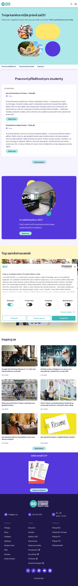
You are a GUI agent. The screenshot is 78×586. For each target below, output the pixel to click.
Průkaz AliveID (57, 545)
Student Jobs (9, 545)
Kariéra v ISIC (33, 536)
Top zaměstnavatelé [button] (26, 66)
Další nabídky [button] (39, 162)
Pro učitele (32, 554)
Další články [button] (39, 448)
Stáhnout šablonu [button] (39, 490)
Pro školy (31, 559)
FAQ (6, 550)
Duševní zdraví (9, 559)
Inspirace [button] (40, 66)
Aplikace (7, 541)
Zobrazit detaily (66, 312)
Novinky (7, 554)
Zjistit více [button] (12, 119)
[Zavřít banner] (75, 266)
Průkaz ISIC (56, 528)
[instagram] (28, 570)
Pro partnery (33, 550)
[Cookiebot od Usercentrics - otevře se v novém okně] (63, 266)
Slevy (6, 532)
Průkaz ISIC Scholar (59, 532)
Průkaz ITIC (56, 536)
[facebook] (39, 570)
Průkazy (7, 528)
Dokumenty (32, 541)
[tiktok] (33, 570)
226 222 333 (37, 514)
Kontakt (31, 532)
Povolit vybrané (39, 318)
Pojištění (7, 536)
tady (4, 294)
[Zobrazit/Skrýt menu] (75, 4)
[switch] (29, 304)
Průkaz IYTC (56, 541)
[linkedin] (50, 570)
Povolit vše (64, 318)
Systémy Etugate (35, 563)
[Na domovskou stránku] (5, 4)
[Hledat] (71, 4)
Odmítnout (14, 318)
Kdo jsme (31, 528)
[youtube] (44, 570)
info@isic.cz (13, 514)
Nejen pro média (34, 545)
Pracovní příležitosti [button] (9, 66)
